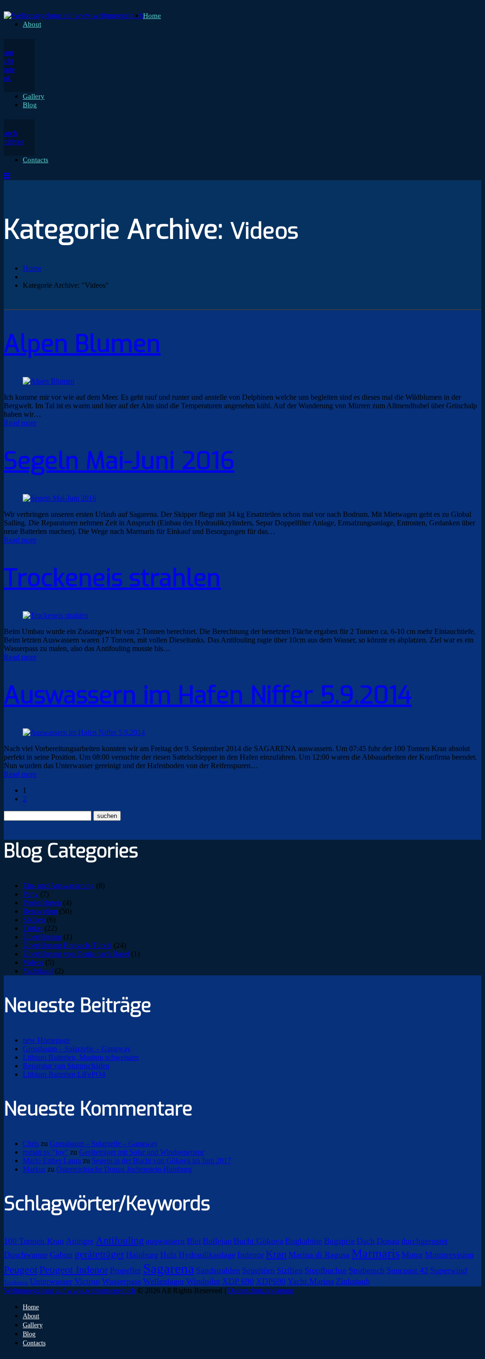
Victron (87, 1281)
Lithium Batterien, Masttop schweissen (81, 1057)
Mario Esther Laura (52, 1161)
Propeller (125, 1270)
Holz (168, 1254)
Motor (412, 1254)
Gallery (34, 96)
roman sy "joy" (45, 1152)
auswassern (165, 1241)
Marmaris (375, 1253)
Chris (31, 1143)
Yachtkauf (38, 971)
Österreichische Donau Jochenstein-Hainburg (124, 1169)
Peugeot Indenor (73, 1270)
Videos (33, 962)
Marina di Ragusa (319, 1254)
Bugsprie (339, 1241)
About (32, 24)
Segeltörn (258, 1270)
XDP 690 (238, 1281)
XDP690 (271, 1281)
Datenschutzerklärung (260, 1290)
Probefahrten (42, 903)
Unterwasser (51, 1281)
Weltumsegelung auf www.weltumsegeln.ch (69, 1290)
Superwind (448, 1270)
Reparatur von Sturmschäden (66, 1066)
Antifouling (120, 1240)
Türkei (33, 928)
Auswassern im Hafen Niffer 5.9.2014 (208, 695)
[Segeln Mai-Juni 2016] (59, 498)
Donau (388, 1241)
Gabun (61, 1254)
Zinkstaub (353, 1281)
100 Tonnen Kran (34, 1241)
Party (30, 894)
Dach (366, 1241)
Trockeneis (16, 1282)
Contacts (35, 160)
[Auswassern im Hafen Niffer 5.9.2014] (84, 732)
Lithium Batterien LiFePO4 (64, 1074)
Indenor (250, 1254)
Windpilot (203, 1281)
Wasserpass (121, 1281)
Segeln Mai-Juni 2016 (119, 461)
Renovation (40, 911)
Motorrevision (449, 1254)
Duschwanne (26, 1254)
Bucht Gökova (258, 1241)
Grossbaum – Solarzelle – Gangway (77, 1049)
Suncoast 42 (407, 1270)
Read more (20, 423)
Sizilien (34, 920)
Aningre (80, 1241)
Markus (34, 1169)
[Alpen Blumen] (48, 381)
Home (152, 15)
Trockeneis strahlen (112, 578)
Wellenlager (163, 1281)
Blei (194, 1241)
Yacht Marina (310, 1281)
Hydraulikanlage (207, 1254)
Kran (276, 1254)
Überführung (42, 937)
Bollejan (217, 1241)
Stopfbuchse (326, 1270)
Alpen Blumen (82, 343)
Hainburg (142, 1254)
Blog (30, 105)
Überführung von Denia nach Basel (76, 954)
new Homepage (46, 1040)
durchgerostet (424, 1241)
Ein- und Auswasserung (58, 886)
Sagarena (168, 1268)
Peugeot (20, 1270)
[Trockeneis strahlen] (55, 615)
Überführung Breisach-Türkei (67, 945)
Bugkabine (303, 1241)
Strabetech (367, 1270)
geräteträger (99, 1254)
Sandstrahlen (218, 1270)
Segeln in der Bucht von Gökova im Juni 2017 (161, 1161)
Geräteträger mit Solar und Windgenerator (141, 1152)
